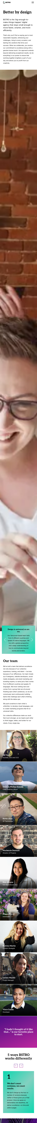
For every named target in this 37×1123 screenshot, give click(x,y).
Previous (6, 639)
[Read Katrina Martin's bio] (18, 936)
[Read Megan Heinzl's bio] (18, 904)
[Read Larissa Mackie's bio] (18, 968)
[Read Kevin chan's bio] (18, 809)
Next (31, 639)
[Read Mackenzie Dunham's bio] (18, 841)
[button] (33, 2)
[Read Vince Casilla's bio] (18, 1000)
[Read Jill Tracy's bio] (18, 746)
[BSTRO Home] (7, 2)
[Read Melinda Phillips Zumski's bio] (18, 777)
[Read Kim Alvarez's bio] (18, 873)
